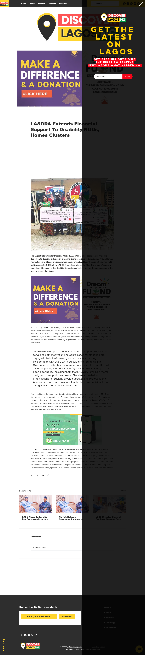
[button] (141, 4)
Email (96, 71)
